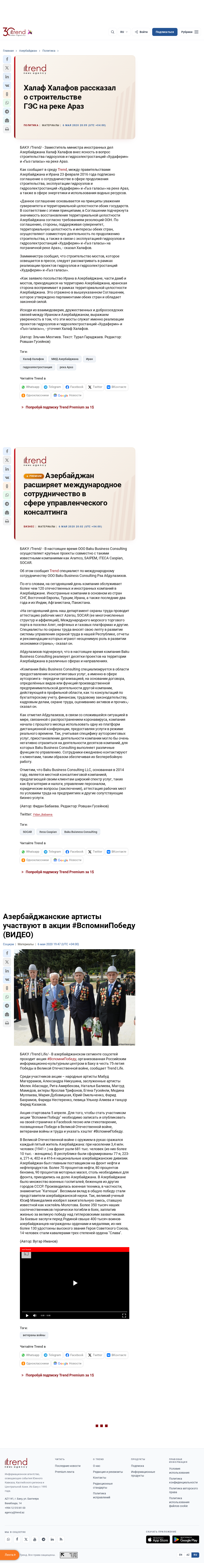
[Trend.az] (17, 32)
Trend (62, 169)
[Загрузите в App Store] (158, 1539)
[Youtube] (34, 1539)
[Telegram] (43, 1539)
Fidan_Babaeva (42, 814)
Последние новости (67, 1465)
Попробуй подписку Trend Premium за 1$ (59, 407)
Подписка (137, 1465)
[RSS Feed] (61, 1539)
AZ (188, 1554)
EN (180, 1554)
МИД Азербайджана (64, 359)
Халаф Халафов (33, 359)
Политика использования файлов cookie (179, 1502)
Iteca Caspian (48, 831)
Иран (89, 359)
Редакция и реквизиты (108, 1471)
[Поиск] (113, 32)
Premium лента (64, 1471)
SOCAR (27, 831)
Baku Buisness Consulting (80, 831)
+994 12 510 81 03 (15, 1507)
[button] (7, 59)
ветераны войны (34, 1335)
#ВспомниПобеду (61, 1059)
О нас (96, 1465)
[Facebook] (17, 1539)
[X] (25, 1539)
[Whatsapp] (8, 1539)
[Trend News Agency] (16, 1463)
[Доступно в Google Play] (185, 1539)
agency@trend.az (14, 1512)
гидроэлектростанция (37, 367)
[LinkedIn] (52, 1539)
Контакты (99, 1477)
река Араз (66, 367)
